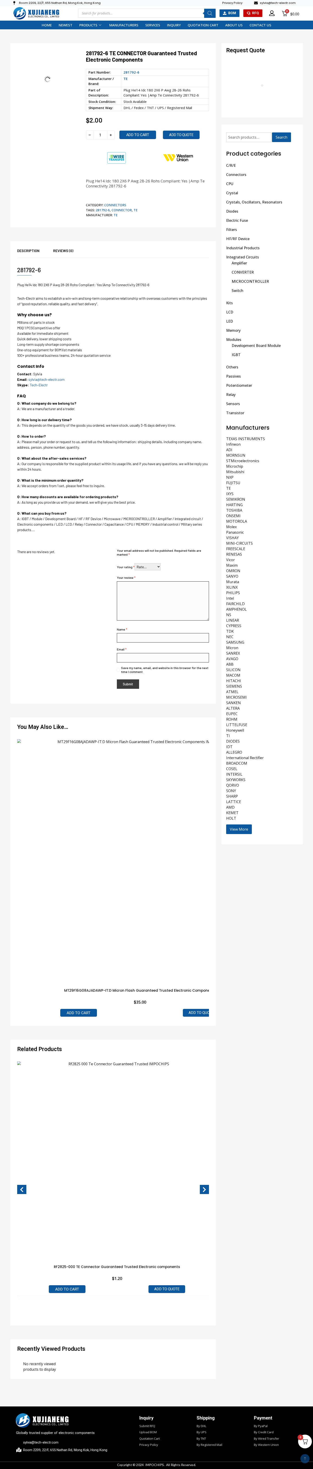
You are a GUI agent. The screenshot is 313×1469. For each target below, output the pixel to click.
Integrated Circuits (242, 257)
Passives (233, 376)
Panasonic (235, 532)
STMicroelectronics (242, 460)
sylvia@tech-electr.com (46, 379)
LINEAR (232, 620)
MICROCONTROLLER (250, 281)
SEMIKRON (235, 499)
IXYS (229, 493)
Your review (126, 577)
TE (126, 78)
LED (229, 321)
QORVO (232, 785)
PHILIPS (233, 592)
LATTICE (233, 801)
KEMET (232, 812)
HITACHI (233, 680)
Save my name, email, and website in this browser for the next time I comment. (165, 670)
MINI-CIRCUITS (239, 543)
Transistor (235, 412)
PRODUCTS (88, 25)
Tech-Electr (39, 385)
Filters (231, 229)
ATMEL (232, 691)
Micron (232, 647)
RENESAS (234, 554)
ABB (229, 664)
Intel (230, 598)
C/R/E (231, 165)
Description (28, 250)
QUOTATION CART (203, 25)
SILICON (233, 669)
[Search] (210, 13)
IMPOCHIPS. (155, 1465)
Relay (231, 394)
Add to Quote (201, 1012)
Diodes (232, 211)
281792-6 (103, 210)
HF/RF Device (238, 238)
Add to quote (181, 135)
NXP (229, 477)
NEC (229, 636)
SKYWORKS (235, 779)
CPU (229, 183)
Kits (229, 302)
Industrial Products (243, 247)
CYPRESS (233, 625)
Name (122, 629)
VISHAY (232, 537)
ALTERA (233, 708)
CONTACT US (260, 25)
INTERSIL (234, 774)
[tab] (35, 253)
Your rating (126, 567)
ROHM (231, 719)
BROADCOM (236, 763)
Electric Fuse (237, 220)
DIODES (233, 741)
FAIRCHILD (235, 603)
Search (281, 137)
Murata (232, 581)
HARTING (234, 504)
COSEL (231, 768)
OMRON (233, 570)
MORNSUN (235, 455)
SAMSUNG (235, 642)
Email (121, 649)
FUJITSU (233, 482)
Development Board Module (256, 345)
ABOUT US (234, 25)
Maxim (232, 565)
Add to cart (137, 134)
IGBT (236, 354)
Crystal (232, 192)
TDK (230, 631)
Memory (233, 330)
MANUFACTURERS (123, 25)
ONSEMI (233, 515)
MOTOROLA (236, 521)
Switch (237, 290)
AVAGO (232, 658)
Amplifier (239, 263)
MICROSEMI (236, 697)
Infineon (233, 444)
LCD (229, 312)
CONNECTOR (122, 210)
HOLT (231, 818)
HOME (47, 25)
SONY (231, 790)
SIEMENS (234, 686)
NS (228, 614)
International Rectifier (245, 757)
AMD (230, 807)
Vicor (230, 559)
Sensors (233, 403)
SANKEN (233, 702)
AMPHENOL (236, 609)
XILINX (232, 587)
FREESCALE (235, 548)
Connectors (115, 205)
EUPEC (232, 713)
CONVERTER (243, 272)
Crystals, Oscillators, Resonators (254, 202)
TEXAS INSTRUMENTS (245, 438)
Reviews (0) (63, 250)
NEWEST (65, 25)
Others (232, 367)
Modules (233, 339)
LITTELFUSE (236, 724)
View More (239, 829)
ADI (229, 449)
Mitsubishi (235, 471)
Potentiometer (239, 385)
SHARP (232, 796)
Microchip (234, 466)
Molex (231, 526)
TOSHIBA (234, 510)
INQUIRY (174, 25)
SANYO (232, 576)
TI (228, 735)
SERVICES (152, 25)
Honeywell (235, 730)
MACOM (233, 675)
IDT (229, 746)
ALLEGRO (234, 752)
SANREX (233, 653)
